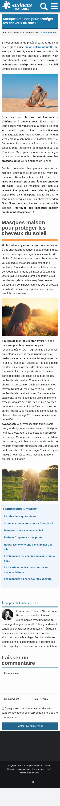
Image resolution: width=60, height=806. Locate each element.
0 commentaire (48, 32)
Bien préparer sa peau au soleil (23, 530)
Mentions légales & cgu (18, 769)
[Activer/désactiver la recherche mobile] (44, 6)
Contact (47, 765)
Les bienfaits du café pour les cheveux (28, 579)
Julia (9, 32)
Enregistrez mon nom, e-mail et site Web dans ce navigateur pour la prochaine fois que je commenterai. (30, 712)
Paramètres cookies (30, 773)
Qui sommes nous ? (41, 769)
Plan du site (36, 765)
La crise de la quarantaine (20, 516)
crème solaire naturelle (39, 47)
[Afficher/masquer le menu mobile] (55, 6)
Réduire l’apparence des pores (23, 537)
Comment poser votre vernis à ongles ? (28, 523)
